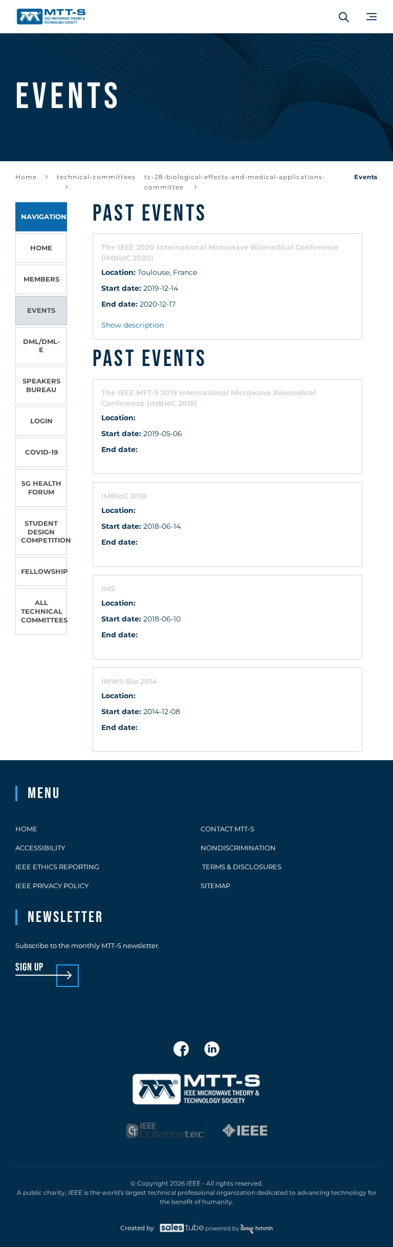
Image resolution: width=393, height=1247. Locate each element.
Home (26, 177)
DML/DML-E (41, 345)
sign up (29, 968)
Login (41, 421)
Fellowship (44, 571)
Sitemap (215, 885)
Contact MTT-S (227, 829)
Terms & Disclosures (241, 867)
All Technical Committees (44, 611)
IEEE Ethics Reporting (57, 867)
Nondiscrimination (238, 848)
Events (41, 310)
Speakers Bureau (41, 385)
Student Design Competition (44, 532)
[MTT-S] (51, 17)
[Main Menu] (371, 16)
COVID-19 (41, 452)
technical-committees (96, 177)
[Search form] (344, 17)
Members (41, 279)
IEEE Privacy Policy (52, 885)
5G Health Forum (41, 487)
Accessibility (40, 848)
